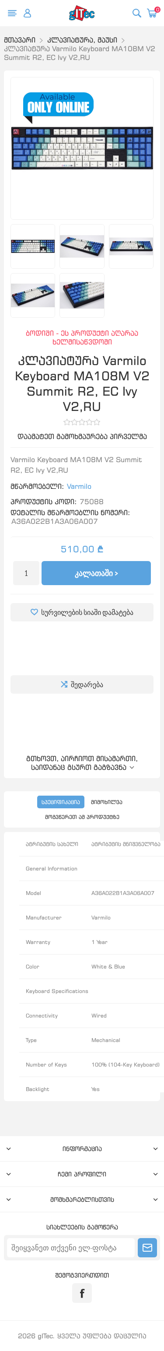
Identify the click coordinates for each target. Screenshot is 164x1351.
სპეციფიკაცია (61, 802)
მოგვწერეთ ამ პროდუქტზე (82, 817)
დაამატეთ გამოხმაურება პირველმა (82, 436)
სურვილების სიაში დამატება (87, 612)
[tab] (60, 802)
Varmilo (79, 486)
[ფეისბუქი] (82, 1293)
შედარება (87, 684)
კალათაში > (96, 573)
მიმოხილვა (106, 802)
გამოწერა (147, 1247)
